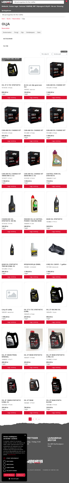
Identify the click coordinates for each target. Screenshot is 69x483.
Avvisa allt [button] (20, 475)
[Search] (62, 2)
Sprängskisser (6, 10)
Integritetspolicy (12, 454)
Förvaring (60, 6)
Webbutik (5, 6)
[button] (14, 479)
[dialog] (14, 457)
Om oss (53, 6)
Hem (3, 19)
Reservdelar (16, 19)
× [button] (25, 435)
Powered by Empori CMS (51, 470)
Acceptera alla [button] (9, 475)
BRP (34, 6)
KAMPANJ (29, 6)
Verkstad (22, 6)
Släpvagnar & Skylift (43, 6)
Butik (9, 19)
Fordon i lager (13, 6)
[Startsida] (7, 2)
